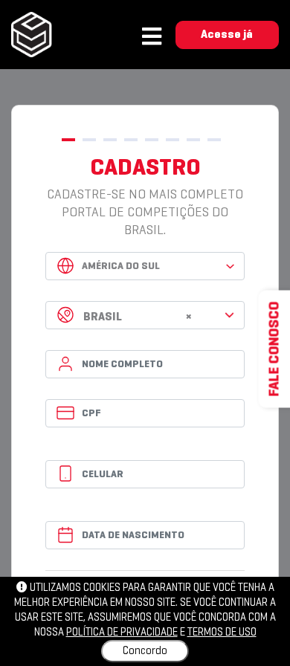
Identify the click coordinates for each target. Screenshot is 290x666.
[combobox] (145, 315)
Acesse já (227, 35)
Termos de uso (222, 632)
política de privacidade (122, 632)
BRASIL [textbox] (138, 317)
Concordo (145, 651)
